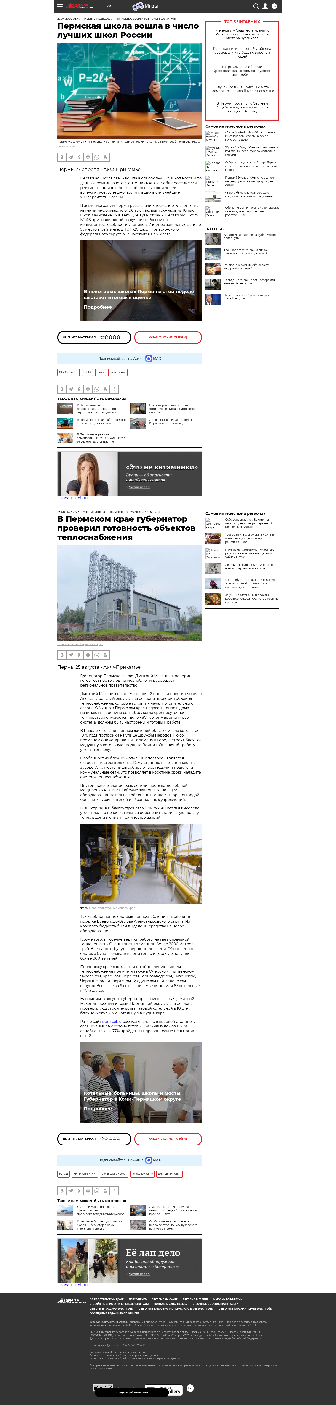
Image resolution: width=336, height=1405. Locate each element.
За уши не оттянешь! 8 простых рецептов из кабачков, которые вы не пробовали (251, 598)
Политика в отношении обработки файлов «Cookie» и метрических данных (135, 1358)
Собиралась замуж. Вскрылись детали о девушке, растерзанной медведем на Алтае (248, 523)
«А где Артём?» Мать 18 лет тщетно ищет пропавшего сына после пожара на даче (250, 136)
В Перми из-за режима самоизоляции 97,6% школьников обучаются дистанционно (101, 438)
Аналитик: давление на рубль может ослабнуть (250, 236)
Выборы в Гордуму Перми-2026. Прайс (245, 1308)
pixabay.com (66, 146)
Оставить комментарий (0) (168, 337)
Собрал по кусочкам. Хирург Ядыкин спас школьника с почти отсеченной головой (251, 166)
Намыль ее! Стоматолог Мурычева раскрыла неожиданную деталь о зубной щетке (249, 553)
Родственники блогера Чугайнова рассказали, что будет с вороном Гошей (242, 52)
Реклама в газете (195, 1299)
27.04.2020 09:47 (68, 18)
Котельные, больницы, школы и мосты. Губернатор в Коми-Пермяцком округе (132, 1096)
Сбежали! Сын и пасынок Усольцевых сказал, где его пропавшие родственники (252, 211)
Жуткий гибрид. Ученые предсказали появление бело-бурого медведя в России (251, 151)
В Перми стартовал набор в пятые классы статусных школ (101, 421)
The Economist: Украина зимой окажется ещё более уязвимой (246, 251)
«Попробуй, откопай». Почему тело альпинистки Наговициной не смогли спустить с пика (250, 583)
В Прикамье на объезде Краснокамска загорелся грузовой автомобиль (242, 71)
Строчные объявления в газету (215, 1303)
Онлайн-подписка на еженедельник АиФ (119, 1303)
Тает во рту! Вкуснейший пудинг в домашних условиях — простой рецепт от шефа (249, 538)
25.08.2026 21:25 (68, 511)
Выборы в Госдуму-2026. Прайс (111, 1308)
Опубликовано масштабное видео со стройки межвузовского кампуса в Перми (173, 1225)
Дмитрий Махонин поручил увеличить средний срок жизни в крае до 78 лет (173, 1210)
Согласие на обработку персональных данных (118, 1352)
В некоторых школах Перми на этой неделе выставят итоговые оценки (139, 294)
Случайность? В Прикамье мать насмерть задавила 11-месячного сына (242, 89)
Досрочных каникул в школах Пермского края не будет (170, 421)
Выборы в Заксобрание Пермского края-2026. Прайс (176, 1308)
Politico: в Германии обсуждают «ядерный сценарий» (246, 266)
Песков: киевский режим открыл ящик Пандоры (247, 297)
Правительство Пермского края (80, 644)
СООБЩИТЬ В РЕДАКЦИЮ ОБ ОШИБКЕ (114, 1313)
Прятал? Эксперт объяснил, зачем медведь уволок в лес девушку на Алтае (249, 181)
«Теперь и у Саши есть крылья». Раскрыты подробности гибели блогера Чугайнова (242, 34)
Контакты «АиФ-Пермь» (170, 1303)
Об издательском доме (107, 1299)
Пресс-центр (138, 1299)
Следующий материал (132, 1392)
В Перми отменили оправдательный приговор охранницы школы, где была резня (87, 410)
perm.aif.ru (112, 1021)
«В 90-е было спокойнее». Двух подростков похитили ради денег (249, 194)
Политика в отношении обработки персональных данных (125, 1355)
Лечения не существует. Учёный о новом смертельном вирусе (249, 566)
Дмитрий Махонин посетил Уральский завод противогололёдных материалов (100, 1210)
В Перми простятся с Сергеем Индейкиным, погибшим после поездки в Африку (242, 107)
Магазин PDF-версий (227, 1299)
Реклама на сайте (165, 1299)
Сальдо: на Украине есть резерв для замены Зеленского (249, 282)
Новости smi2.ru (72, 498)
